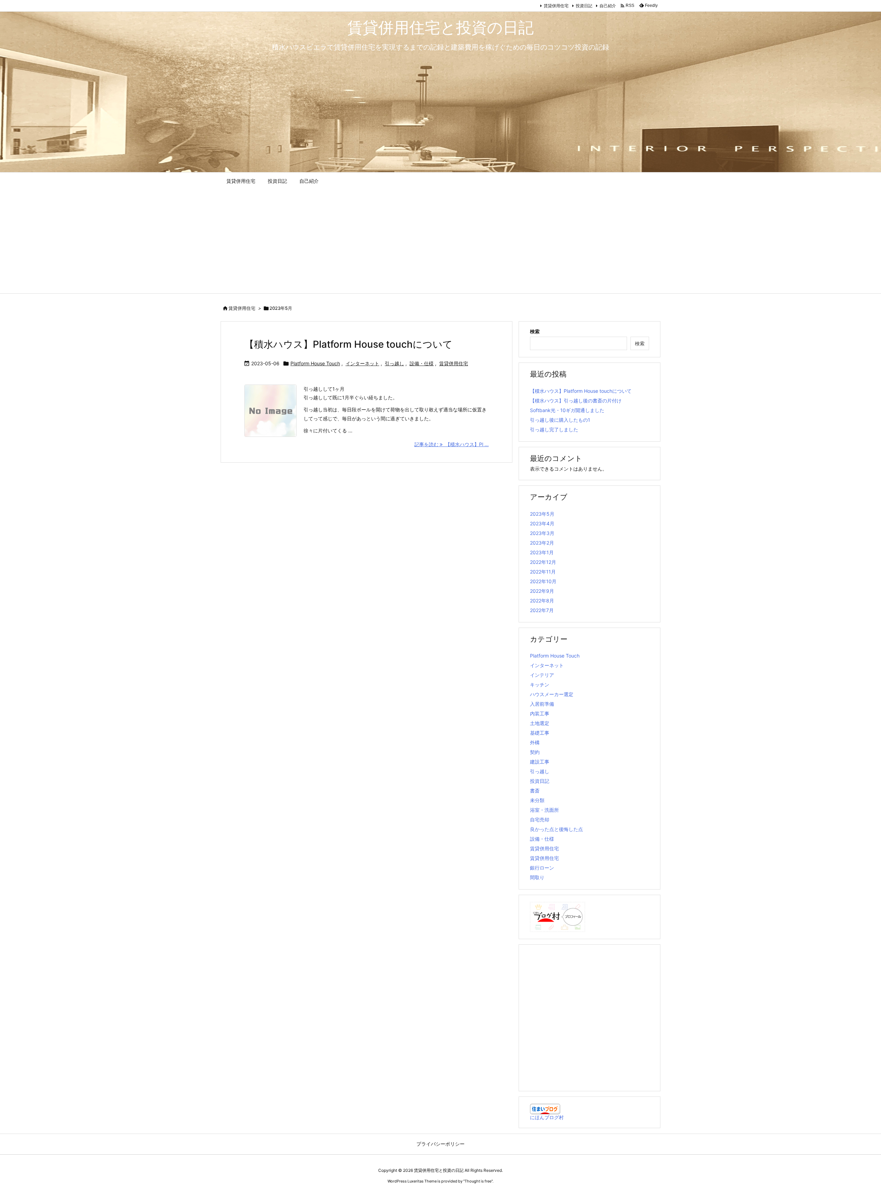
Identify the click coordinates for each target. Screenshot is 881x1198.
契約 (535, 752)
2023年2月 (542, 543)
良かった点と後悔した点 (556, 829)
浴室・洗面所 (544, 810)
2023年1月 (542, 552)
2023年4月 (542, 523)
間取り (537, 877)
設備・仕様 (422, 363)
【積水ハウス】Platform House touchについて (348, 344)
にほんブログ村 (547, 1117)
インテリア (542, 675)
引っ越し (394, 363)
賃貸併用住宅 (556, 5)
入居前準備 (542, 704)
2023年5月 (542, 514)
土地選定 (539, 723)
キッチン (539, 684)
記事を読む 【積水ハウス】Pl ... (451, 444)
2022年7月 (542, 610)
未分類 (537, 800)
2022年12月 (543, 562)
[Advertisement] (440, 241)
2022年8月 (542, 600)
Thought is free (478, 1181)
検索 (535, 331)
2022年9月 (542, 591)
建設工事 (539, 762)
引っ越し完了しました (554, 429)
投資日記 (584, 5)
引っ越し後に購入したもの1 (560, 420)
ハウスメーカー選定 (551, 694)
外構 (535, 742)
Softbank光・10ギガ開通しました (567, 410)
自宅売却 (539, 819)
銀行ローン (542, 868)
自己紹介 (607, 5)
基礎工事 (539, 733)
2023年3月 (542, 533)
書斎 (535, 791)
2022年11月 (543, 572)
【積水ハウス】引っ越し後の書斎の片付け (576, 400)
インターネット (362, 363)
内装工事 (539, 713)
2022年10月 (543, 581)
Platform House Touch (315, 363)
